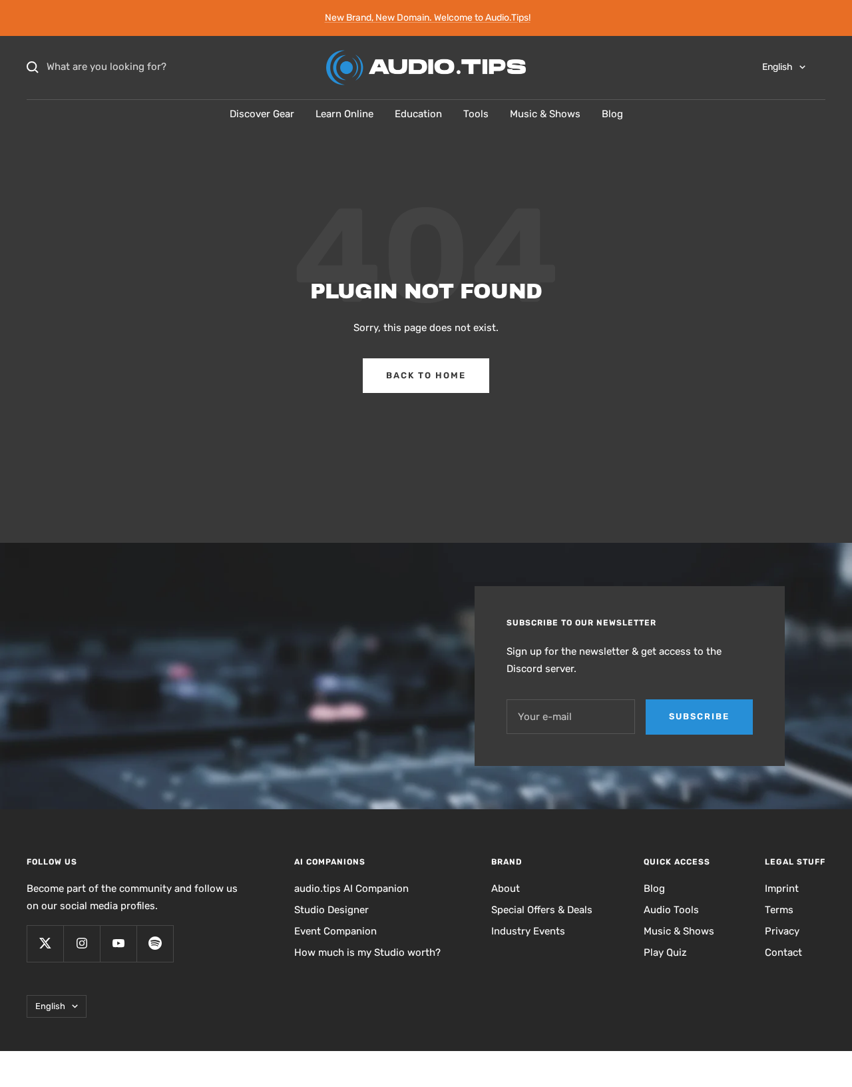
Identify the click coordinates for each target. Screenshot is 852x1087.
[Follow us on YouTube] (118, 943)
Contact (783, 952)
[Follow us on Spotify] (154, 943)
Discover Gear (262, 114)
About (505, 889)
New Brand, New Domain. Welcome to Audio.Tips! (428, 17)
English (777, 67)
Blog (612, 114)
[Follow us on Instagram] (81, 943)
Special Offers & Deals (541, 910)
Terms (779, 910)
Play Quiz (665, 952)
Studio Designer (331, 910)
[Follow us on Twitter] (45, 943)
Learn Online (344, 114)
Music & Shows (545, 114)
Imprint (782, 889)
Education (418, 114)
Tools (476, 114)
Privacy (782, 931)
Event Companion (335, 931)
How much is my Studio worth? (367, 952)
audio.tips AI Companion (351, 889)
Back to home (426, 375)
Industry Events (528, 931)
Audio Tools (671, 910)
